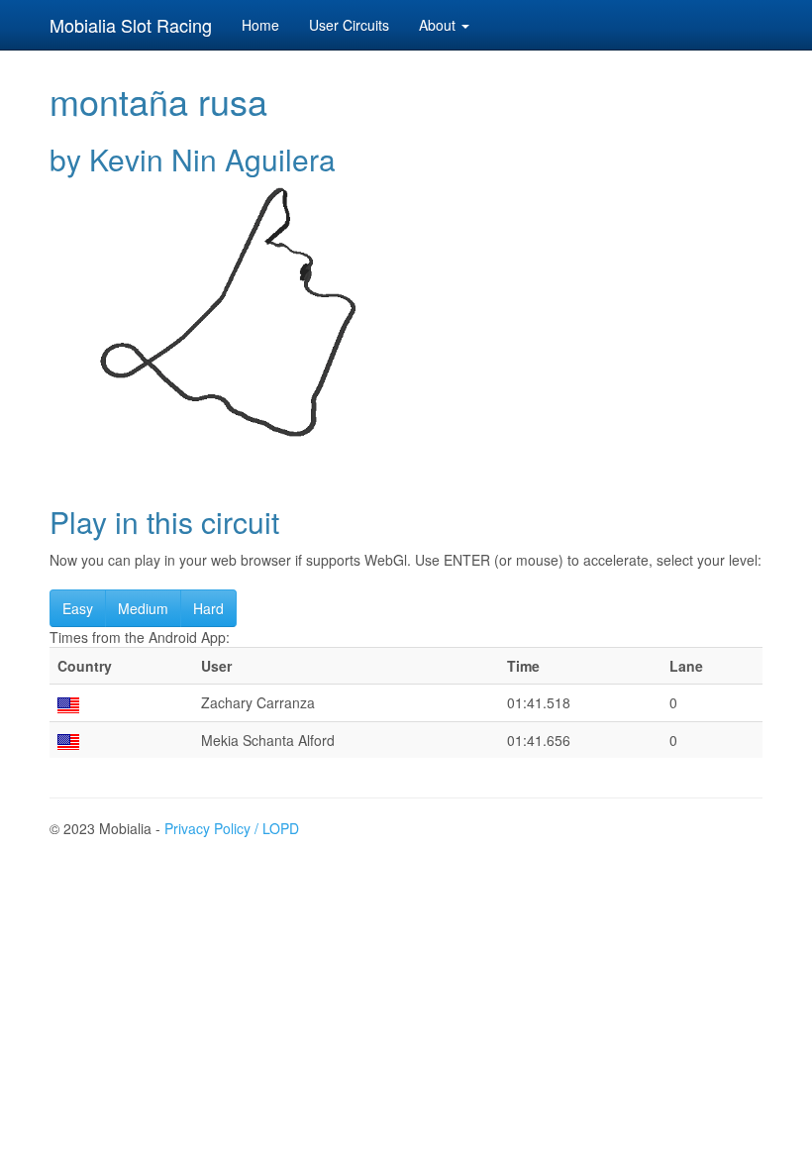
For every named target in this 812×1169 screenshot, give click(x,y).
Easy (77, 608)
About (439, 25)
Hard (208, 608)
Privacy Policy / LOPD (231, 828)
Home (260, 25)
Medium (143, 608)
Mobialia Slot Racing (131, 25)
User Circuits (349, 25)
